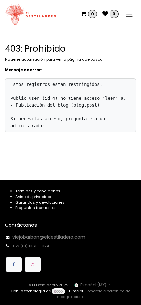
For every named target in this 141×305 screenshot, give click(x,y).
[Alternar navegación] (129, 14)
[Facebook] (14, 264)
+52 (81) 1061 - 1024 (31, 246)
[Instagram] (33, 264)
